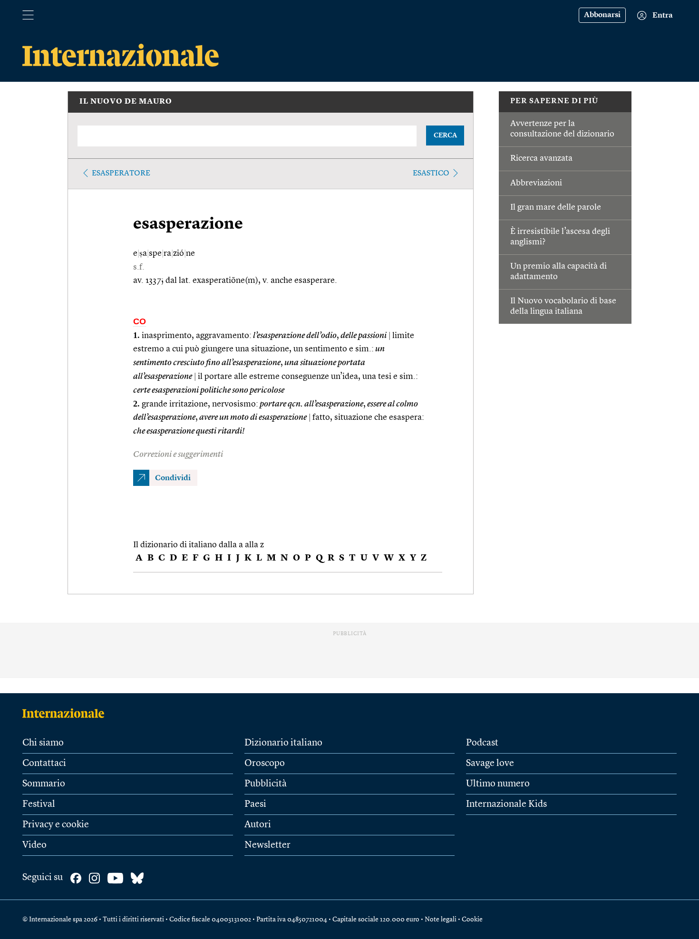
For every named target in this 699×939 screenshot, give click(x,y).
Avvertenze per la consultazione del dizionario (562, 128)
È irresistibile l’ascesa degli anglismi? (560, 236)
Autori (257, 825)
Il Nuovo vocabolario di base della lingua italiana (563, 306)
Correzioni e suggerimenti (178, 454)
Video (34, 845)
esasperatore (121, 173)
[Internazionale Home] (66, 713)
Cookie (472, 919)
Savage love (490, 763)
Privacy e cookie (55, 825)
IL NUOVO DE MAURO (125, 102)
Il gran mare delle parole (555, 207)
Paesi (255, 804)
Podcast (482, 743)
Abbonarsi (602, 15)
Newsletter (267, 845)
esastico (431, 173)
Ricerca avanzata (541, 158)
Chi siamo (43, 743)
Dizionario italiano (283, 743)
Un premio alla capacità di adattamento (558, 271)
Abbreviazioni (536, 183)
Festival (38, 804)
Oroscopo (264, 763)
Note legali (440, 919)
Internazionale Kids (506, 804)
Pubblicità (265, 784)
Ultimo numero (498, 784)
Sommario (43, 784)
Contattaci (44, 763)
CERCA (445, 135)
